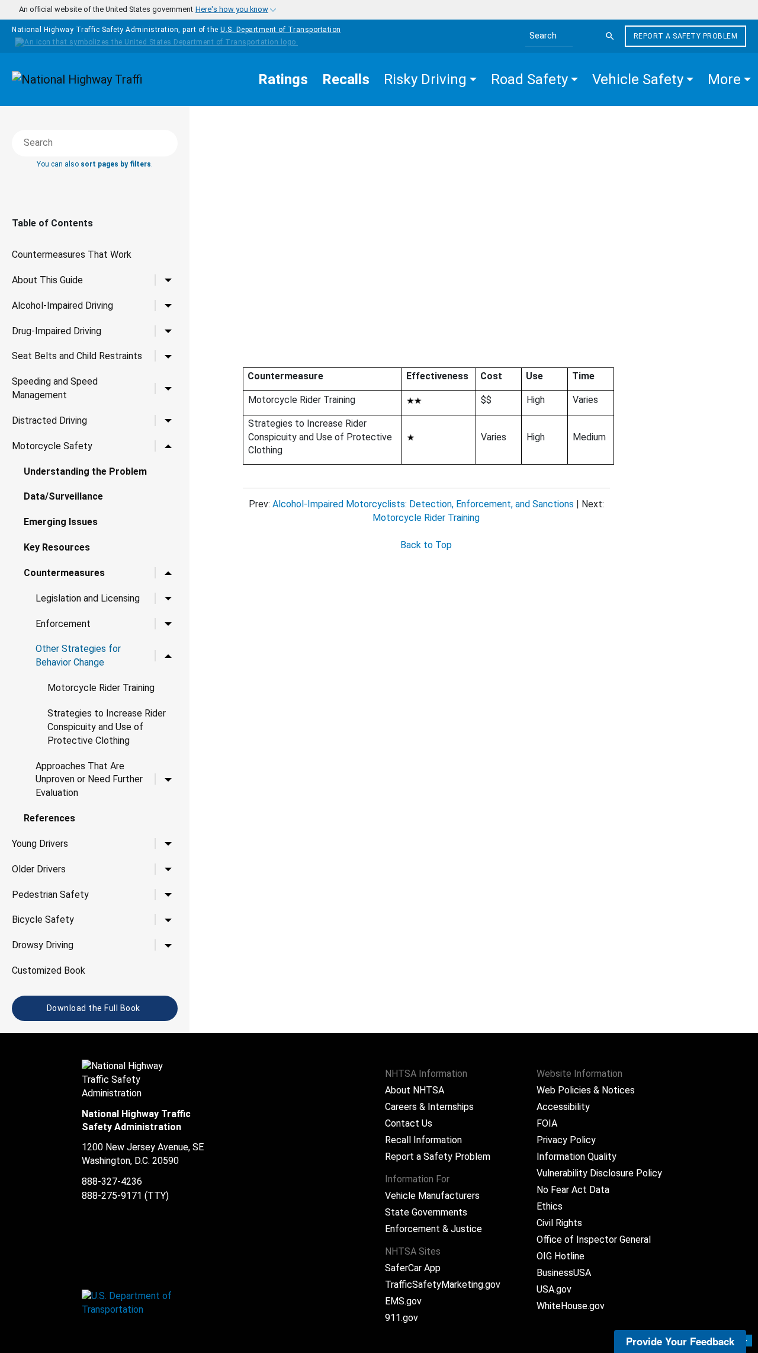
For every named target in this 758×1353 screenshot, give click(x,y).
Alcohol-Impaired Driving (62, 305)
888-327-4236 (112, 1181)
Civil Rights (559, 1223)
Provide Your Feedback (680, 1341)
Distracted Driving (49, 420)
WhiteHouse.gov (571, 1306)
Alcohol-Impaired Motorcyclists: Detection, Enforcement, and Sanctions (423, 504)
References (49, 818)
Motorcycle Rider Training (101, 687)
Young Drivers (40, 843)
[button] (430, 79)
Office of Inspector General (594, 1239)
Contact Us (408, 1123)
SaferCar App (413, 1268)
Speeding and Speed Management (55, 388)
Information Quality (576, 1156)
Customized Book (48, 970)
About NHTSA (414, 1090)
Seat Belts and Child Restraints (77, 356)
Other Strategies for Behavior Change (78, 655)
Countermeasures (64, 572)
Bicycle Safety (43, 919)
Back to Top (426, 545)
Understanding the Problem (85, 471)
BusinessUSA (564, 1272)
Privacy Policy (566, 1140)
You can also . (95, 164)
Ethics (550, 1206)
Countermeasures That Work (71, 254)
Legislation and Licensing (88, 598)
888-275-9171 (112, 1195)
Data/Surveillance (63, 496)
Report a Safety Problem (686, 36)
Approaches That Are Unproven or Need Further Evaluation (89, 779)
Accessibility (563, 1106)
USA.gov (554, 1289)
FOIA (547, 1123)
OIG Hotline (560, 1256)
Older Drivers (39, 869)
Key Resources (57, 547)
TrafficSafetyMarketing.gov (442, 1284)
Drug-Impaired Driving (56, 331)
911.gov (401, 1317)
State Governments (426, 1212)
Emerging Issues (61, 521)
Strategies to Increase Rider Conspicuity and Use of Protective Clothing (106, 727)
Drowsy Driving (42, 945)
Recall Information (423, 1140)
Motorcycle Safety (52, 446)
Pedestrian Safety (50, 894)
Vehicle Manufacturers (432, 1195)
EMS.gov (403, 1301)
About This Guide (47, 280)
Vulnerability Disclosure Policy (599, 1173)
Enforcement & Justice (433, 1228)
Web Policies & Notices (586, 1090)
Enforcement (63, 623)
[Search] (610, 36)
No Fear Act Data (573, 1189)
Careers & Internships (429, 1106)
